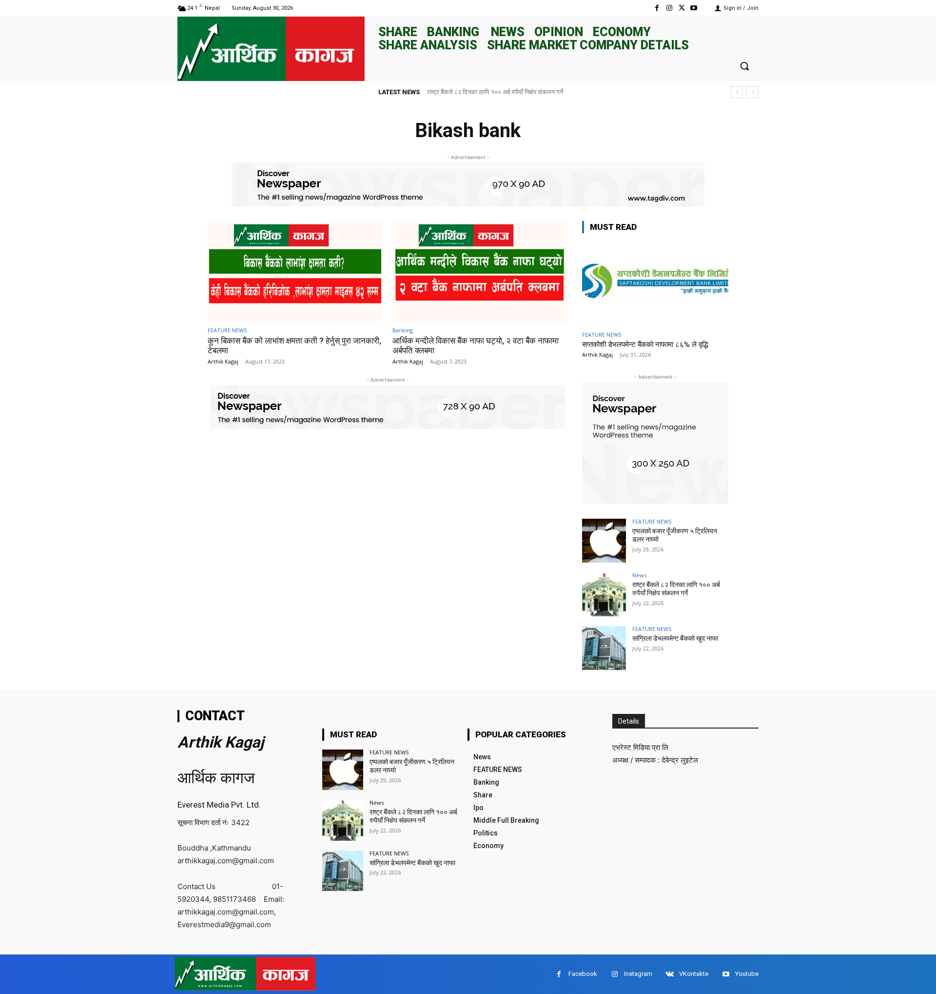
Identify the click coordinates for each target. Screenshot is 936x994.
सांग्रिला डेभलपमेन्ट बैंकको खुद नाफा (675, 638)
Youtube (747, 973)
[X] (682, 8)
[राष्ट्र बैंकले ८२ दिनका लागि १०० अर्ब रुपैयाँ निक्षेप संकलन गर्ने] (604, 594)
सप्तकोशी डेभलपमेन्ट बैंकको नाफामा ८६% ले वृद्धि (645, 344)
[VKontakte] (669, 974)
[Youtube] (694, 8)
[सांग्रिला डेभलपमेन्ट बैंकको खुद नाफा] (604, 648)
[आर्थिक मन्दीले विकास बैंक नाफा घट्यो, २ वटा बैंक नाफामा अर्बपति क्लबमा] (479, 271)
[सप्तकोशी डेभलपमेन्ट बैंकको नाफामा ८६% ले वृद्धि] (655, 283)
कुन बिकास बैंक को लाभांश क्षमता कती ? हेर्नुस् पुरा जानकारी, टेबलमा (294, 345)
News (639, 575)
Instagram (638, 973)
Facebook (582, 973)
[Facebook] (657, 8)
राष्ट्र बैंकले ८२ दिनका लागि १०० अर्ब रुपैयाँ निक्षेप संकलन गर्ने (495, 92)
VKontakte (693, 973)
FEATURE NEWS (227, 330)
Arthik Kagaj (223, 361)
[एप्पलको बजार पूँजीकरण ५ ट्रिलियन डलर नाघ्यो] (604, 541)
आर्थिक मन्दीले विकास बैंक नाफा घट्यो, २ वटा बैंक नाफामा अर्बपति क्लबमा (475, 345)
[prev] (737, 92)
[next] (752, 92)
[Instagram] (669, 8)
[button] (744, 66)
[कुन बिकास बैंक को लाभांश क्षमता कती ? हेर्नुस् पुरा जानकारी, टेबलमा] (295, 271)
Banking (402, 330)
